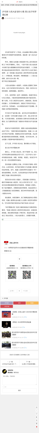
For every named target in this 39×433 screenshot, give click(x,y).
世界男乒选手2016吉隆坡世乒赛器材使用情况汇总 (18, 249)
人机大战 (6, 306)
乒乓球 (7, 5)
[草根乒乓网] (19, 2)
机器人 (32, 303)
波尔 (19, 303)
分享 (26, 291)
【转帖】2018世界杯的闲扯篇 (21, 322)
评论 (18, 18)
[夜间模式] (36, 417)
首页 (2, 5)
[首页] (36, 407)
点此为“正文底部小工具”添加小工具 (19, 354)
